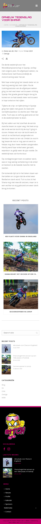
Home (6, 25)
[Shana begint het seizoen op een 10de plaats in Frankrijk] (21, 256)
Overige (13, 25)
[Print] (8, 58)
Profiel (7, 496)
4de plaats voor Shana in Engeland (21, 236)
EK (3, 388)
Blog (3, 385)
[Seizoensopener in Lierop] (21, 294)
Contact (8, 512)
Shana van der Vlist (11, 51)
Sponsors (8, 504)
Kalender (8, 500)
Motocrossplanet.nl (25, 522)
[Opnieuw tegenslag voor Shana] (20, 39)
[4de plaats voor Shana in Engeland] (21, 219)
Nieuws (8, 493)
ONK (3, 391)
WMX (4, 398)
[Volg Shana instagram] (8, 449)
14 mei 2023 (28, 51)
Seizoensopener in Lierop (21, 312)
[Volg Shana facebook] (4, 449)
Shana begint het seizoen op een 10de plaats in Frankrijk (21, 274)
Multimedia (8, 508)
